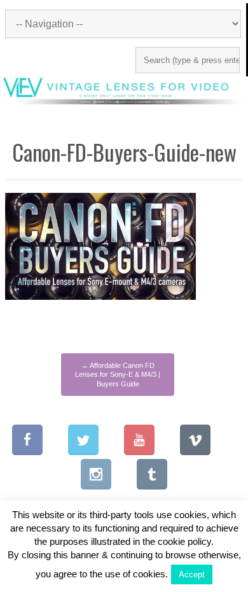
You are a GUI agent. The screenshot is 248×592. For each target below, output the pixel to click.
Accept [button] (192, 574)
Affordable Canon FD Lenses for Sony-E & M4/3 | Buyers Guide (117, 375)
